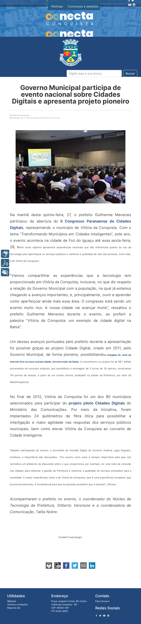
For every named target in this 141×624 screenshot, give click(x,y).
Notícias (57, 6)
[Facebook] (96, 615)
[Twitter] (100, 615)
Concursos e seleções (83, 6)
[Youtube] (129, 5)
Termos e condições (17, 604)
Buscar (130, 73)
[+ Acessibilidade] (5, 272)
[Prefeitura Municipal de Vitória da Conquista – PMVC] (70, 52)
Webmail (11, 601)
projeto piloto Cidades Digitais (97, 403)
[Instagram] (134, 5)
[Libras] (5, 254)
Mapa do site (13, 607)
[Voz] (5, 263)
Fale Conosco (102, 601)
